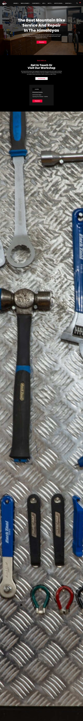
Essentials (68, 3)
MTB (43, 3)
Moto (49, 3)
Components (35, 3)
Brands (16, 3)
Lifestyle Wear (58, 3)
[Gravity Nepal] (4, 3)
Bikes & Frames (25, 3)
